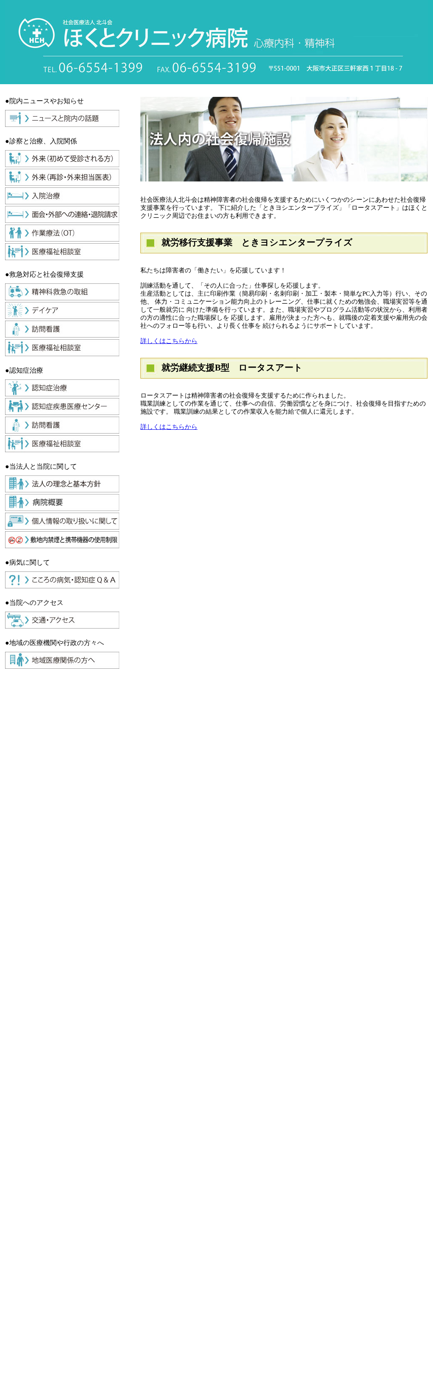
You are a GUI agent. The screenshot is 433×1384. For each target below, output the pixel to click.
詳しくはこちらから (168, 341)
